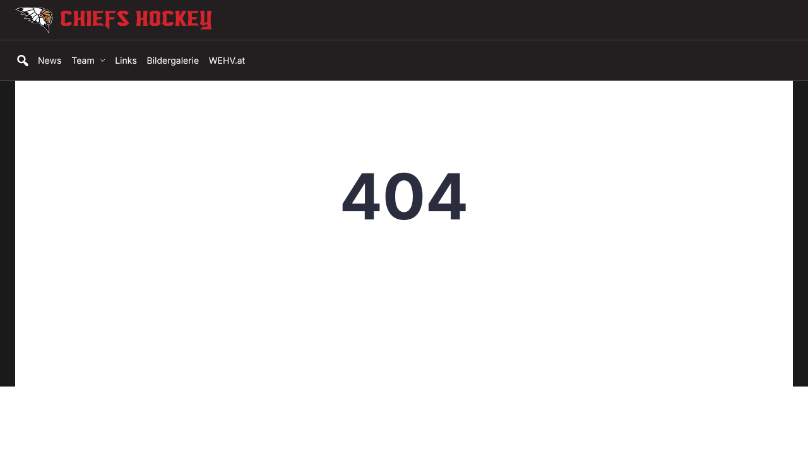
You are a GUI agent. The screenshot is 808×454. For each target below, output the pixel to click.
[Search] (21, 60)
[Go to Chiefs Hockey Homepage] (190, 20)
